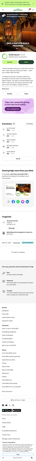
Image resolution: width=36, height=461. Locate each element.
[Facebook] (13, 202)
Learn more (26, 4)
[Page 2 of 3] (18, 48)
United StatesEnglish (19, 400)
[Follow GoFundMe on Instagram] (13, 405)
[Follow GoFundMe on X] (9, 405)
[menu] (33, 9)
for (17, 15)
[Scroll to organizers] (4, 15)
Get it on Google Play (7, 410)
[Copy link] (8, 202)
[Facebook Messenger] (22, 202)
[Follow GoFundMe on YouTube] (6, 405)
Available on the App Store (16, 410)
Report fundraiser (19, 252)
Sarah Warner (11, 151)
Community (16, 242)
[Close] (33, 3)
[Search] (3, 9)
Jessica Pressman (12, 221)
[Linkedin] (27, 202)
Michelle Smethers (12, 145)
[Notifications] (29, 9)
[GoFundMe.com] (18, 9)
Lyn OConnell (11, 128)
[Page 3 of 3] (19, 48)
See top (30, 123)
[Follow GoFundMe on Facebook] (3, 405)
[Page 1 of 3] (16, 48)
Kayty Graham (11, 140)
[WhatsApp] (18, 202)
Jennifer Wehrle (12, 134)
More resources (7, 391)
